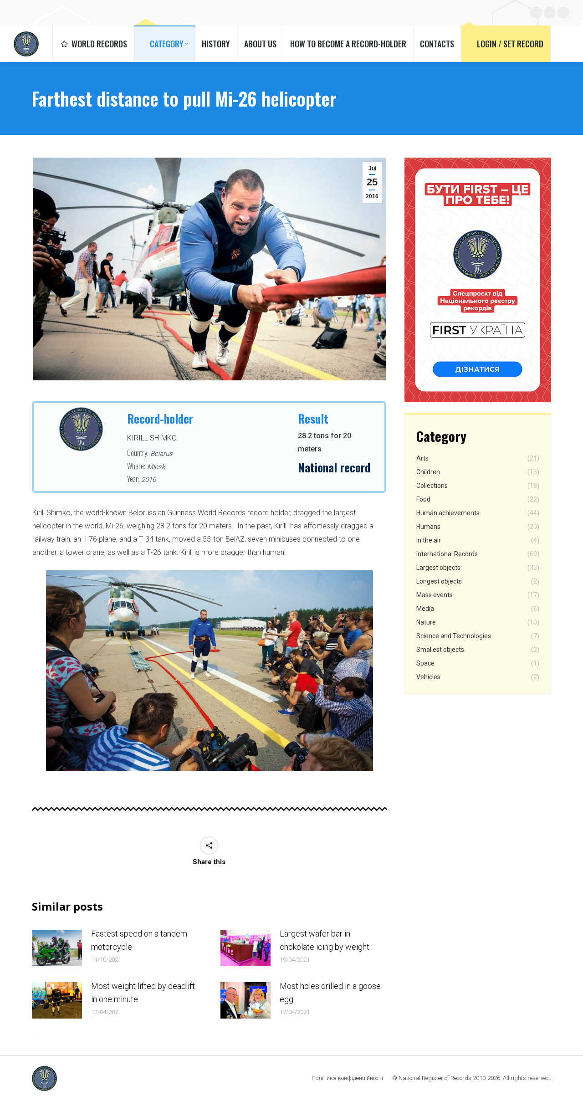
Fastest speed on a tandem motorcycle (139, 940)
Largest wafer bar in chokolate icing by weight (324, 940)
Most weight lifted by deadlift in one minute (143, 992)
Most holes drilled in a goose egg (330, 992)
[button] (34, 674)
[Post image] (57, 948)
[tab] (189, 779)
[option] (209, 670)
